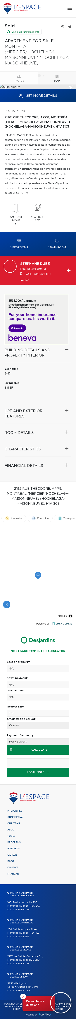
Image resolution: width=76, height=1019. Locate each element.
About (11, 830)
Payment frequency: (20, 735)
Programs (14, 842)
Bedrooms (19, 247)
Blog (10, 861)
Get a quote (17, 328)
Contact (12, 867)
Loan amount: (16, 690)
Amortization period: (21, 719)
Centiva (45, 1014)
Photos (19, 81)
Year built (11, 369)
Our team (13, 823)
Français (13, 874)
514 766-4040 (21, 991)
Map (57, 81)
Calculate (39, 750)
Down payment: (17, 678)
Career (12, 855)
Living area (12, 383)
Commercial (15, 817)
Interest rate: (16, 706)
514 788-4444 (21, 909)
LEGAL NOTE (36, 772)
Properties (14, 811)
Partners (13, 848)
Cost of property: (18, 662)
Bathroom (57, 247)
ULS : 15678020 (15, 111)
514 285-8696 (21, 936)
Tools (11, 836)
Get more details (41, 95)
